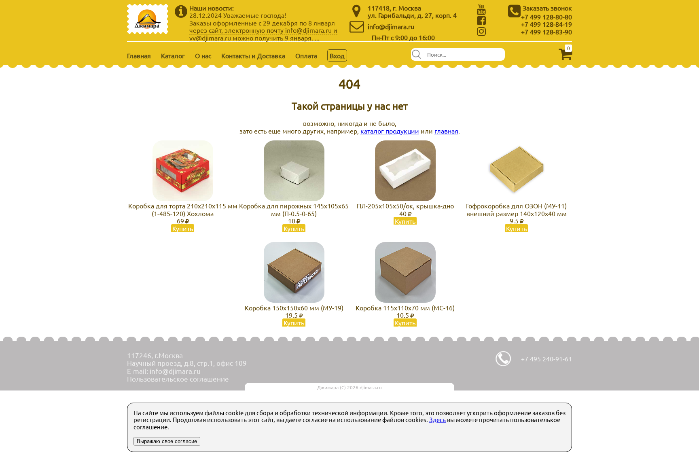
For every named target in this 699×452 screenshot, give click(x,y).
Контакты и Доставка (253, 55)
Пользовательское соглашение (178, 378)
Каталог (173, 55)
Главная (139, 55)
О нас (203, 55)
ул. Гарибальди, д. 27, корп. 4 (412, 15)
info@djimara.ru (391, 26)
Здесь (437, 419)
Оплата (306, 55)
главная (446, 131)
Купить (182, 228)
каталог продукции (389, 131)
